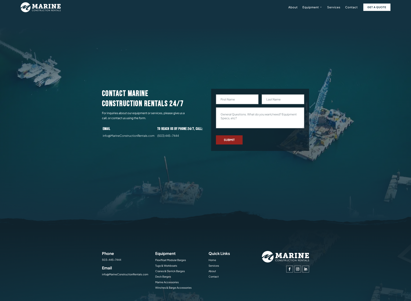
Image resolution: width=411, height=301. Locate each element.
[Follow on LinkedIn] (305, 269)
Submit (229, 140)
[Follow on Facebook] (289, 269)
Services (333, 7)
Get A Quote (376, 7)
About (293, 7)
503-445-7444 (111, 259)
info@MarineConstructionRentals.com (125, 274)
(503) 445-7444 (168, 135)
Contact (351, 7)
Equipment (310, 7)
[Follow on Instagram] (297, 269)
